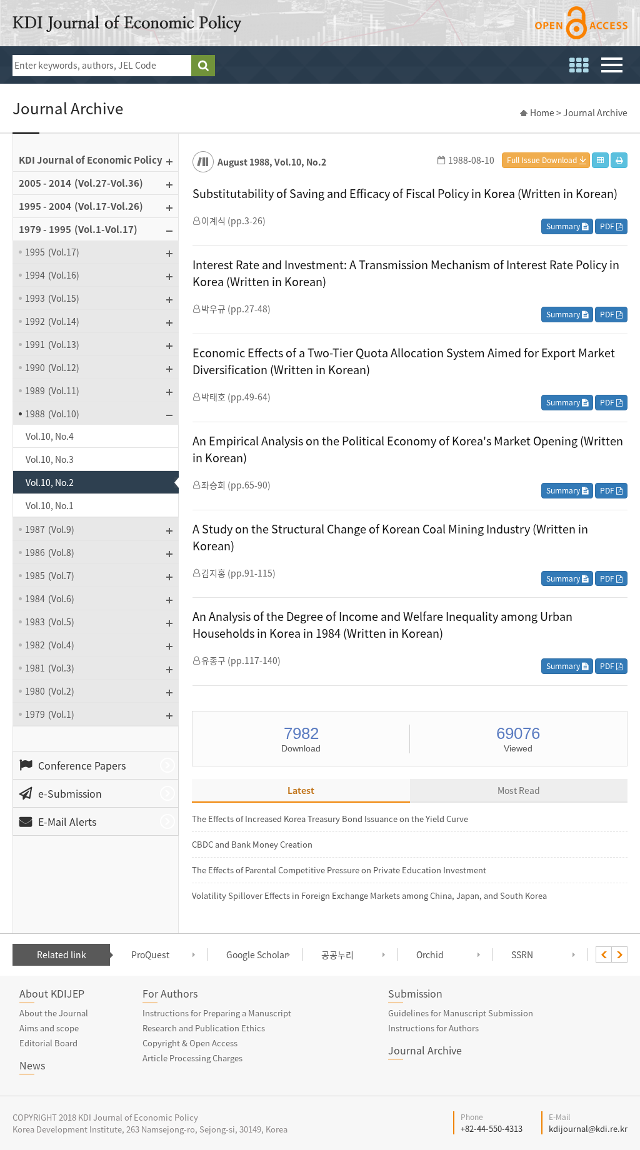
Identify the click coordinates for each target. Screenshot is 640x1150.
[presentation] (604, 954)
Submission (415, 993)
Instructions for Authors (433, 1028)
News (32, 1065)
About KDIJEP (51, 993)
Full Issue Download (542, 160)
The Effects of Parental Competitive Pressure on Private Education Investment (339, 870)
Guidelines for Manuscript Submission (460, 1013)
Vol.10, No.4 (50, 436)
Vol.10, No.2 (50, 482)
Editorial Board (48, 1043)
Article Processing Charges (192, 1058)
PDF (608, 226)
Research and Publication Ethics (203, 1028)
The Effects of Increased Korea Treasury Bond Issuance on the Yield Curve (330, 819)
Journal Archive (425, 1050)
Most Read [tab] (519, 790)
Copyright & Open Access (190, 1043)
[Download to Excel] (600, 160)
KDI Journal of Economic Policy (126, 23)
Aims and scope (49, 1028)
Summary (564, 226)
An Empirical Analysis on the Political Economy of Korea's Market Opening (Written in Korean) (407, 449)
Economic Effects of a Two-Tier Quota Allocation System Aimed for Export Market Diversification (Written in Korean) (403, 361)
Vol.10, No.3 (50, 459)
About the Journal (53, 1013)
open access (581, 22)
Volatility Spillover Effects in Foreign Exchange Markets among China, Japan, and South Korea (369, 895)
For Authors (170, 993)
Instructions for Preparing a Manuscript (216, 1013)
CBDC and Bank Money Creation (252, 844)
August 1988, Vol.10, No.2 (272, 162)
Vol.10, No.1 (50, 505)
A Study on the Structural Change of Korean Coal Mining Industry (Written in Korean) (390, 537)
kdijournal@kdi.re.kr (588, 1128)
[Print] (619, 160)
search (203, 65)
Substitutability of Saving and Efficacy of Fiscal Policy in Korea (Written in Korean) (405, 193)
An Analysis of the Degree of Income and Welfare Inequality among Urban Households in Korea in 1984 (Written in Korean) (382, 625)
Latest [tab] (301, 790)
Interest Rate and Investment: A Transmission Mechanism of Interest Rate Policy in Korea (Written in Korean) (405, 273)
